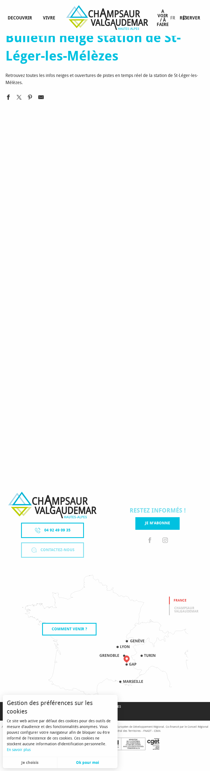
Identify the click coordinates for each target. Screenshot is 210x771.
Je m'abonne (157, 523)
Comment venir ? (69, 629)
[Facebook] (150, 540)
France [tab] (180, 600)
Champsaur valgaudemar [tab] (186, 609)
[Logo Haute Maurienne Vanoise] (52, 505)
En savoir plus (19, 749)
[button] (185, 18)
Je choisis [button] (30, 762)
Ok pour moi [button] (87, 762)
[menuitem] (21, 18)
